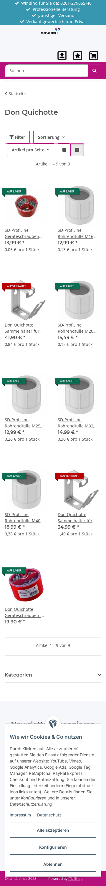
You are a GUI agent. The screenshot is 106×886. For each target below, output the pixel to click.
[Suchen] (94, 70)
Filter (19, 137)
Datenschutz (49, 814)
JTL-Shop (75, 878)
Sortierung (48, 137)
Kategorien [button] (18, 675)
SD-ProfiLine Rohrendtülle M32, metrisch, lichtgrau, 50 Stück (77, 423)
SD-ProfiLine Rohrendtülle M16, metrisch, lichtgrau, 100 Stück (77, 233)
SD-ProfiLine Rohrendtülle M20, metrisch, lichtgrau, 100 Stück (77, 328)
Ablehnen (53, 864)
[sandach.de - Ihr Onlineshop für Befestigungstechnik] (50, 30)
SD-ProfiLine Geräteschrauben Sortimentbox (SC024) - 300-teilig (26, 233)
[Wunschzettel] (77, 55)
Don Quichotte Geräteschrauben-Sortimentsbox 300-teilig (24, 612)
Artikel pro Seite (28, 150)
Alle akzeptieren (53, 830)
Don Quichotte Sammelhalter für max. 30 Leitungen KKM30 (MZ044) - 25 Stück (77, 518)
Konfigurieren (53, 847)
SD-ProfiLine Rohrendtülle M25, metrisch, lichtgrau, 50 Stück (24, 423)
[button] (62, 55)
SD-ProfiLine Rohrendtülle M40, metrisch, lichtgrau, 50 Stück (24, 518)
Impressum (20, 814)
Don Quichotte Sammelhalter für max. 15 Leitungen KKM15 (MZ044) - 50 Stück (24, 328)
